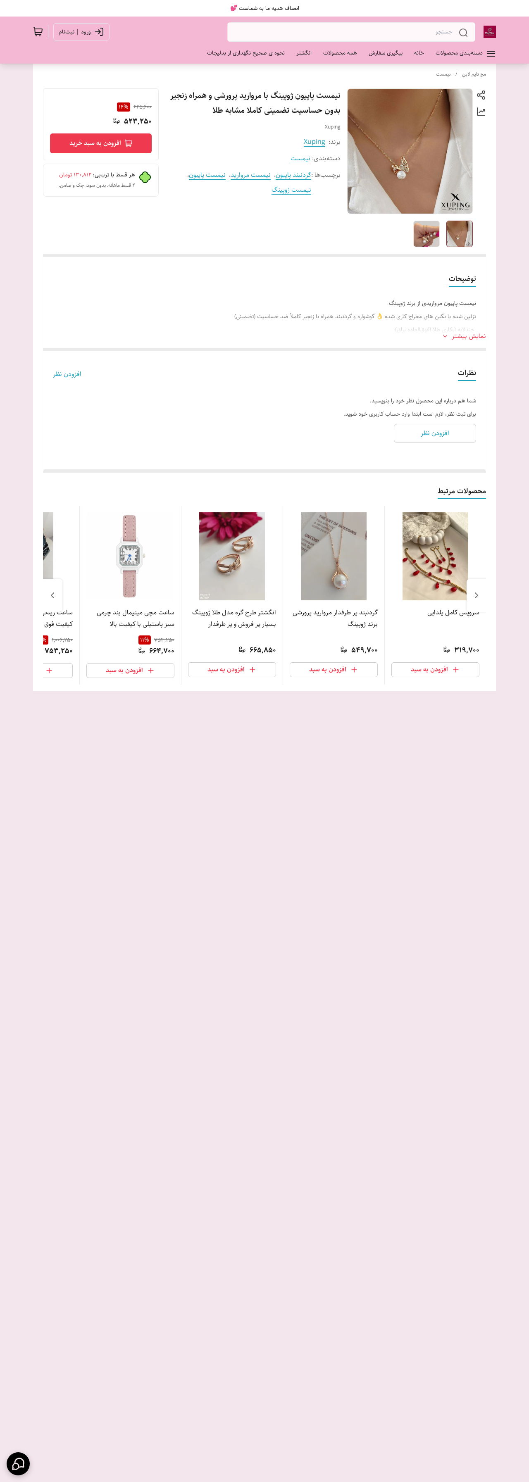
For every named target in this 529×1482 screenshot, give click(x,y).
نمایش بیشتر (469, 336)
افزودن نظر (67, 374)
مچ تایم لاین (474, 74)
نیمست (443, 74)
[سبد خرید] (38, 32)
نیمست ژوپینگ (291, 190)
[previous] (476, 595)
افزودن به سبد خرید (95, 143)
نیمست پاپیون (207, 175)
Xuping (314, 142)
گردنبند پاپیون (293, 175)
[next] (52, 595)
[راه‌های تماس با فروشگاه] (18, 1463)
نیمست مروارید (251, 175)
